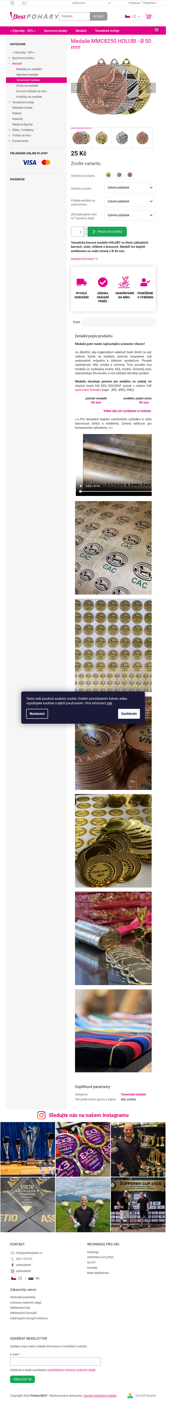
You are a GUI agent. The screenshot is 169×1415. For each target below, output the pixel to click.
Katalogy (78, 3)
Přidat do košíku (109, 231)
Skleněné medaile (27, 74)
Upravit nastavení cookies (100, 1395)
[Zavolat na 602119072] (16, 2)
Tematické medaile (28, 80)
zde (109, 703)
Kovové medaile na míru (31, 91)
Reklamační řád (20, 1307)
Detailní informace (82, 259)
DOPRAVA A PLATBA (100, 1257)
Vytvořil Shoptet (145, 1395)
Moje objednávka (98, 1273)
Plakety (17, 113)
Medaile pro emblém (29, 69)
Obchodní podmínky (23, 1297)
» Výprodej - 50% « (23, 52)
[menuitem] (23, 30)
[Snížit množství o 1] (85, 234)
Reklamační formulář (23, 1313)
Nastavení (37, 714)
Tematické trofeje (23, 102)
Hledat (98, 16)
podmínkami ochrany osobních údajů (71, 1370)
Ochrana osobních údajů (25, 1302)
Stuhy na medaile (27, 85)
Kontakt (92, 1267)
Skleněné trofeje (22, 107)
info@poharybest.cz (29, 1252)
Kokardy (17, 118)
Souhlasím (129, 714)
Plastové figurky (22, 124)
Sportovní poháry (23, 58)
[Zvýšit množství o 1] (85, 229)
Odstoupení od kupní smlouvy (29, 1318)
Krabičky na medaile (29, 96)
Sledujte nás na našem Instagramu (89, 1115)
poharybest (23, 1264)
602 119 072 (24, 1258)
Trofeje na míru (21, 135)
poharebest (23, 1271)
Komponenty (20, 141)
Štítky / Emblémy (23, 130)
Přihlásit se (22, 1379)
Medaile (17, 63)
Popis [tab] (76, 322)
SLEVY (91, 1262)
